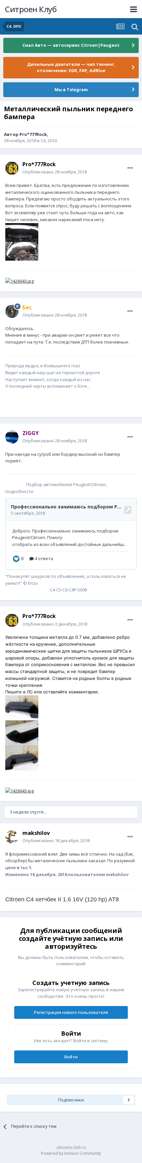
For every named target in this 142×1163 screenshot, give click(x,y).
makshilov (36, 833)
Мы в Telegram (71, 89)
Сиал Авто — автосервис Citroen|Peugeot (71, 45)
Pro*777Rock (33, 134)
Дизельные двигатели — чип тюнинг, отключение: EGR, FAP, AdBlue (71, 67)
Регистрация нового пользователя (71, 1012)
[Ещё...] (130, 168)
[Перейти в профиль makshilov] (11, 836)
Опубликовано (54, 172)
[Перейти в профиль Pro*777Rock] (11, 168)
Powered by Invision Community (71, 1153)
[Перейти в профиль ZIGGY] (11, 437)
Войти (71, 1057)
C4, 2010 (49, 140)
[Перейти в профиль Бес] (11, 311)
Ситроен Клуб (30, 9)
